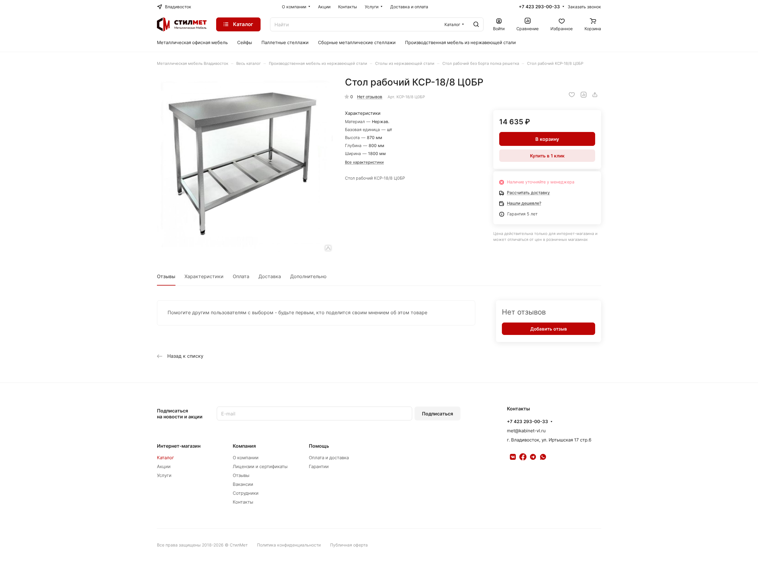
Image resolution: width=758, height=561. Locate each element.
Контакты (243, 502)
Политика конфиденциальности (289, 544)
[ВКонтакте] (513, 457)
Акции (164, 466)
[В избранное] (572, 95)
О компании (245, 457)
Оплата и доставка (329, 457)
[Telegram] (533, 457)
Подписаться (437, 414)
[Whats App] (543, 457)
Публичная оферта (349, 544)
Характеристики (204, 276)
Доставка (269, 276)
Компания (244, 446)
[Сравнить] (584, 95)
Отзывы (166, 276)
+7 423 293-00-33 (539, 6)
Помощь (319, 446)
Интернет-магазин (178, 446)
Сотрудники (245, 493)
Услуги (164, 475)
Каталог (165, 457)
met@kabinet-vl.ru (526, 430)
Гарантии (319, 466)
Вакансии (243, 484)
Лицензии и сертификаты (260, 466)
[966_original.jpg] (245, 164)
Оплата (241, 276)
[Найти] (476, 24)
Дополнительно (308, 276)
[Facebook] (523, 457)
